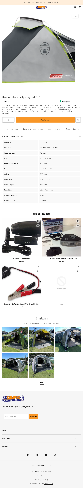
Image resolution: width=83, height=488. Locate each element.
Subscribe (33, 416)
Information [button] (6, 438)
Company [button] (5, 446)
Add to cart (45, 120)
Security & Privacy (41, 480)
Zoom (75, 16)
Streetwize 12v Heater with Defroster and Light (61, 258)
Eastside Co (48, 484)
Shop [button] (4, 430)
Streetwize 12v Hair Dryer (21, 258)
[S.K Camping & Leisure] (41, 7)
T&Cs (41, 475)
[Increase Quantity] (12, 119)
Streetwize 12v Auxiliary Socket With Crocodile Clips (21, 304)
